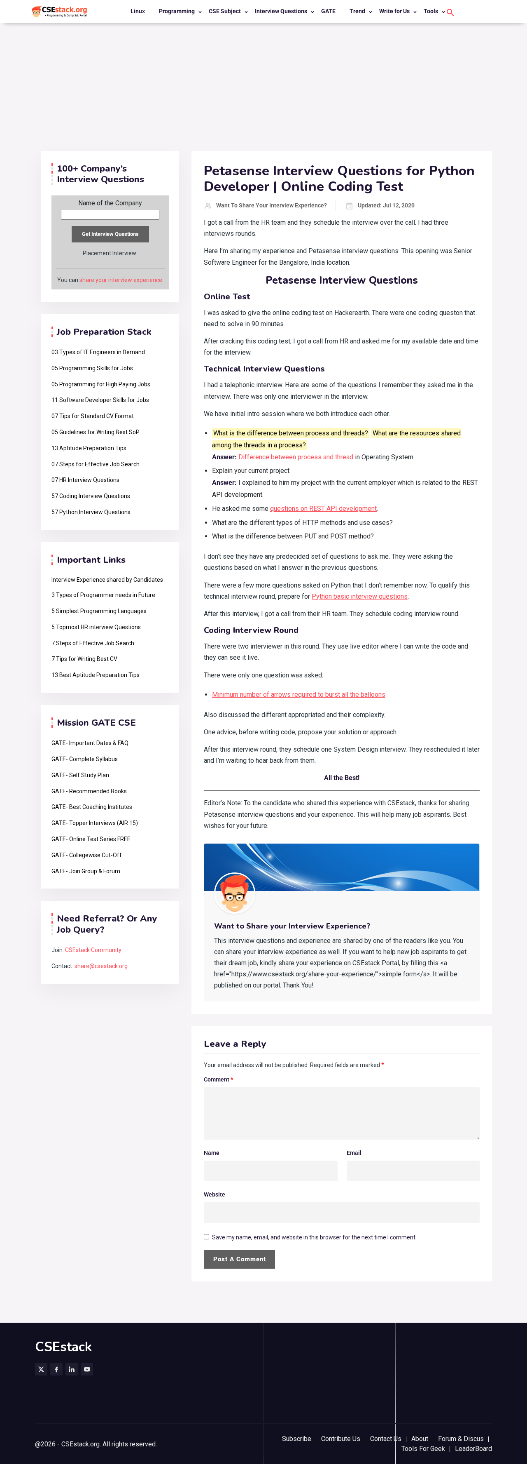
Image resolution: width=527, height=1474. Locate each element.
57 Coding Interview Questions (90, 496)
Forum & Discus (461, 1439)
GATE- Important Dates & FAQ (89, 743)
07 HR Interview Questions (85, 480)
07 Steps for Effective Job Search (95, 464)
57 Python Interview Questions (91, 512)
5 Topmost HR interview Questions (96, 627)
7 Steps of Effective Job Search (92, 643)
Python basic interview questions (360, 596)
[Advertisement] (263, 89)
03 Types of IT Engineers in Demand (98, 352)
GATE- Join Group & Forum (85, 871)
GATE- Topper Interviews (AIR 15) (94, 823)
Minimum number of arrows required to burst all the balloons (298, 694)
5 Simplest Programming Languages (99, 611)
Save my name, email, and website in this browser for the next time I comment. (314, 1237)
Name (211, 1153)
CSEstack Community (93, 950)
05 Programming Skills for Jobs (92, 368)
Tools (431, 11)
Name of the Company (110, 203)
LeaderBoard (473, 1449)
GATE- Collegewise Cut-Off (86, 855)
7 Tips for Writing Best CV (84, 659)
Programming (177, 11)
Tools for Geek (423, 1449)
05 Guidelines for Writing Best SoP (95, 432)
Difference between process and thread (295, 457)
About (419, 1439)
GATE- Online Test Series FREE (91, 839)
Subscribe (296, 1439)
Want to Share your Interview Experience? (271, 205)
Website (214, 1194)
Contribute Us (340, 1439)
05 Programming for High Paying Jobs (100, 384)
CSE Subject (225, 11)
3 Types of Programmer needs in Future (103, 595)
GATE (328, 11)
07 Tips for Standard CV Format (92, 416)
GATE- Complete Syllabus (84, 759)
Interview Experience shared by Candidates (107, 579)
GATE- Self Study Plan (80, 775)
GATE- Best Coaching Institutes (91, 807)
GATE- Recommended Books (89, 791)
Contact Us (385, 1439)
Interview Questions (281, 11)
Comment (218, 1079)
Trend (357, 11)
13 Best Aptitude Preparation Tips (95, 675)
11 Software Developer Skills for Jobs (100, 400)
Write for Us (394, 11)
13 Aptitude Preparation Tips (88, 448)
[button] (450, 12)
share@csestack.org (101, 966)
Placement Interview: (110, 253)
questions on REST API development (323, 508)
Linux (138, 11)
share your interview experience (120, 280)
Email (354, 1153)
